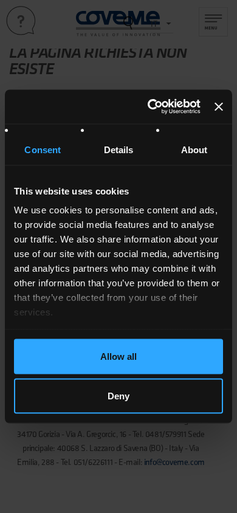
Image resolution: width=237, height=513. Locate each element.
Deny (118, 396)
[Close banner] (219, 106)
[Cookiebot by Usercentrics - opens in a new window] (151, 107)
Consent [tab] (42, 149)
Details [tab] (119, 149)
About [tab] (194, 149)
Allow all (118, 356)
